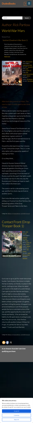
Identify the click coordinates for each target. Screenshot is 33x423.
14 (28, 247)
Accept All (16, 411)
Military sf (10, 213)
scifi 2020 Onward (25, 213)
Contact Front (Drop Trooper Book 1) (16, 224)
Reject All (16, 419)
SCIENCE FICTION (27, 65)
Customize (16, 415)
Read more (7, 56)
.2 (27, 77)
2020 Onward (29, 61)
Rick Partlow (30, 79)
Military (28, 244)
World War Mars (13, 31)
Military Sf (28, 70)
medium (28, 75)
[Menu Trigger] (29, 3)
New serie (30, 67)
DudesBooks (8, 3)
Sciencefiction (16, 213)
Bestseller (25, 258)
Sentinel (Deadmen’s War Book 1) (15, 40)
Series (26, 68)
